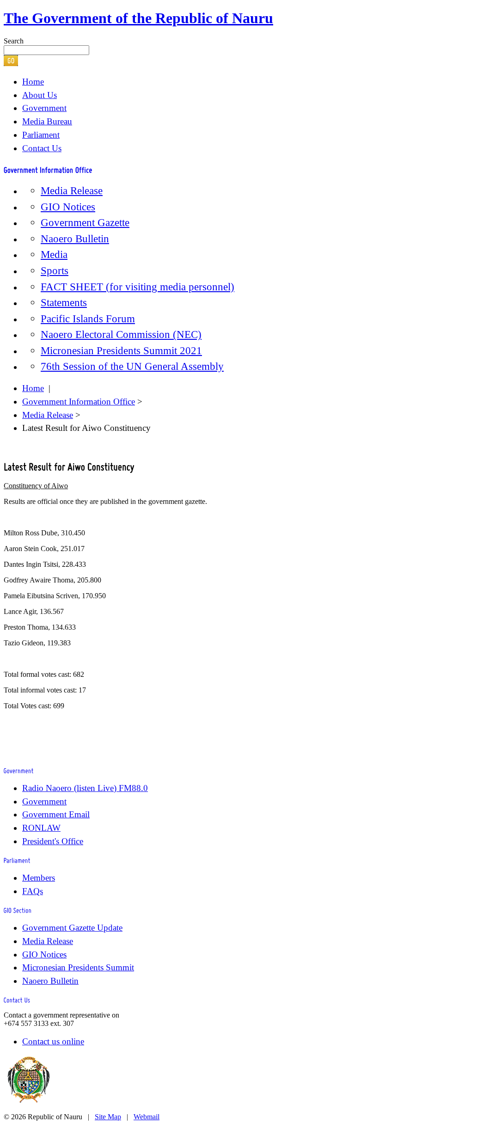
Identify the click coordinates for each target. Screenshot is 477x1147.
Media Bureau (47, 121)
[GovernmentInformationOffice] (48, 168)
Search (14, 41)
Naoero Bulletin (75, 239)
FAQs (32, 891)
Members (38, 878)
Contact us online (53, 1041)
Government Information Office (78, 401)
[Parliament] (17, 860)
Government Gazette (85, 222)
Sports (54, 270)
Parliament (41, 135)
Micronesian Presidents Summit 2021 (121, 350)
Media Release (72, 190)
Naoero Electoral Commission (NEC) (121, 334)
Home (33, 81)
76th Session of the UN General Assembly (132, 366)
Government (44, 108)
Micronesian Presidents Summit (78, 967)
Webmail (146, 1117)
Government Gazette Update (72, 927)
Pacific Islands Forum (88, 319)
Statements (64, 302)
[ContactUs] (17, 999)
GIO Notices (68, 207)
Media (54, 254)
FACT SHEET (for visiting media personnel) (137, 287)
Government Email (56, 814)
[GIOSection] (18, 910)
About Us (39, 95)
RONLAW (41, 828)
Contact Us (41, 148)
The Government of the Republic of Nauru (138, 18)
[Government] (19, 769)
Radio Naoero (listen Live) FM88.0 (85, 788)
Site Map (108, 1117)
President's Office (52, 841)
